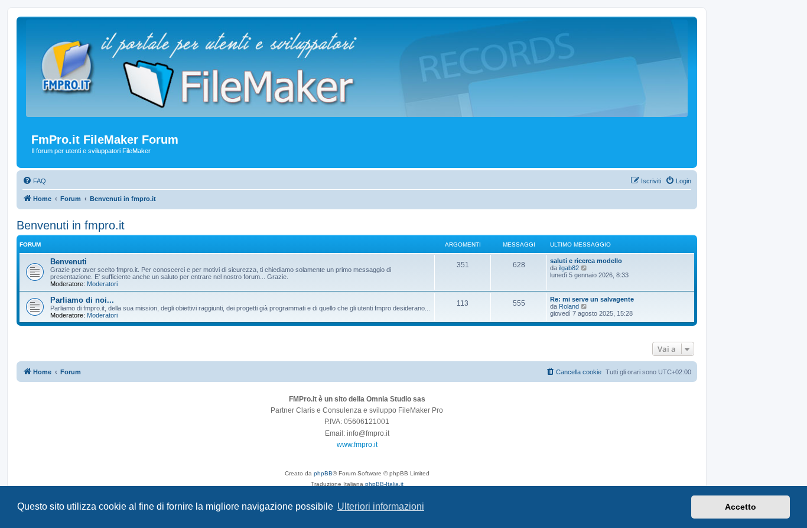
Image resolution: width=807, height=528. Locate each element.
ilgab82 (569, 267)
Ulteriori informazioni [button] (380, 506)
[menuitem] (34, 181)
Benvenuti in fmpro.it (71, 225)
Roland (569, 306)
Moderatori (102, 283)
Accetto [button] (740, 506)
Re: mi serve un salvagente (592, 299)
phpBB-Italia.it (384, 484)
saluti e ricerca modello (586, 260)
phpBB (323, 473)
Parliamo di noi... (82, 300)
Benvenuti (68, 261)
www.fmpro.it (357, 444)
